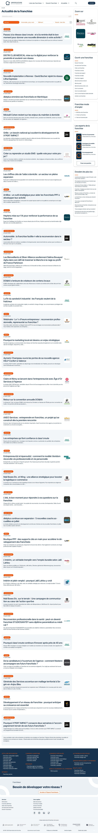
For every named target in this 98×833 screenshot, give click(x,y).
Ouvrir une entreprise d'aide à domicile (84, 93)
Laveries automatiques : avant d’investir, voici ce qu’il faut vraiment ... (85, 177)
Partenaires (4, 801)
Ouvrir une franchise (84, 57)
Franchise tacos (7, 764)
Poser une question (85, 163)
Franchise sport (55, 757)
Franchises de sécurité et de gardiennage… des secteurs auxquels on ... (85, 212)
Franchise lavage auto (80, 757)
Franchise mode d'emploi (82, 105)
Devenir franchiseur (6, 809)
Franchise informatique (57, 756)
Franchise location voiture (81, 756)
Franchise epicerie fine (33, 757)
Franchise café (7, 760)
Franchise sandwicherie (9, 762)
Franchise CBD (54, 762)
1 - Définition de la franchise (81, 112)
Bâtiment (40, 22)
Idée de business (37, 801)
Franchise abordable (38, 809)
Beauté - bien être (60, 22)
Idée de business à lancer (81, 80)
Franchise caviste (31, 760)
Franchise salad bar (8, 767)
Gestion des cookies (82, 830)
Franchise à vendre (79, 70)
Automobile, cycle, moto (27, 22)
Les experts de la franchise (82, 127)
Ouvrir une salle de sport (80, 91)
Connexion (91, 3)
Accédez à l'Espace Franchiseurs (49, 792)
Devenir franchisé (79, 63)
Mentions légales (67, 830)
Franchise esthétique (80, 773)
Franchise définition (6, 803)
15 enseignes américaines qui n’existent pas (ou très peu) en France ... (85, 181)
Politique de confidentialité (52, 830)
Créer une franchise (79, 68)
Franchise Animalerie (56, 764)
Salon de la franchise (7, 805)
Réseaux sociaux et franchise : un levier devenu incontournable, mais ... (85, 193)
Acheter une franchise (80, 96)
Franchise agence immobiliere (35, 766)
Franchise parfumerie (80, 772)
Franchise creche (78, 764)
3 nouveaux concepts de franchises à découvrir (83, 201)
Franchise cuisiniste (56, 765)
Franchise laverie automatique (58, 759)
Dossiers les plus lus (83, 171)
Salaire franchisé (37, 807)
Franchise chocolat (32, 759)
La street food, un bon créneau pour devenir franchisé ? (85, 197)
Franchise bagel (7, 765)
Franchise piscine (7, 774)
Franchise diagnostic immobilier (35, 768)
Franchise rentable (79, 75)
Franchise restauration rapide (11, 756)
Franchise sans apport (80, 73)
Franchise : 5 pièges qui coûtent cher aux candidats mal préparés (85, 189)
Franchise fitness (78, 770)
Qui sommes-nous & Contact (34, 830)
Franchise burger (7, 759)
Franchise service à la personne (82, 763)
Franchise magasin (79, 78)
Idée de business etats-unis (81, 86)
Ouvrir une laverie (79, 88)
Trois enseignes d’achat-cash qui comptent (85, 209)
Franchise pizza (7, 757)
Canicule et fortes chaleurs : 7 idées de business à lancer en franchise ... (85, 185)
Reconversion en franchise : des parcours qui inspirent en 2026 (85, 205)
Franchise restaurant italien (10, 768)
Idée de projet (78, 83)
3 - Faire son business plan (81, 117)
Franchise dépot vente (57, 760)
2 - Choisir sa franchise (80, 115)
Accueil (3, 7)
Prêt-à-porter (54, 771)
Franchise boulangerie (33, 756)
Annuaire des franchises (80, 65)
